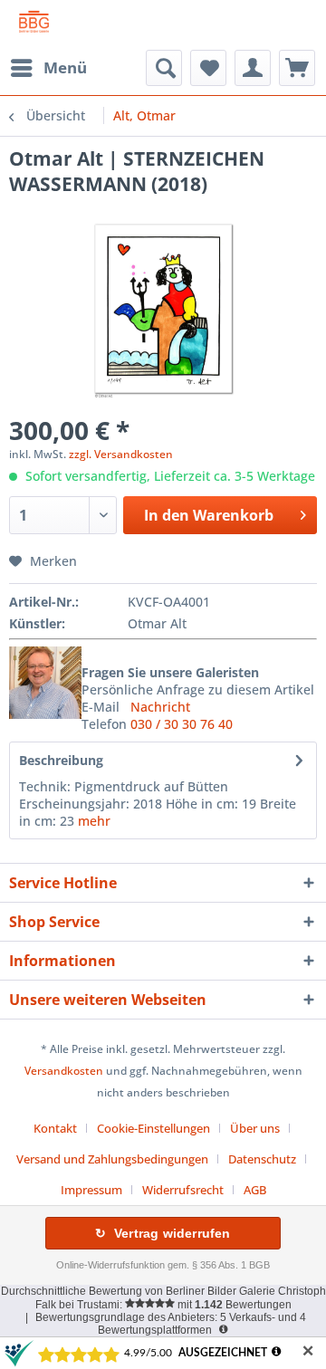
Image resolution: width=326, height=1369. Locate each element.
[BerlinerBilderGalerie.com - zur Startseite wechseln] (34, 25)
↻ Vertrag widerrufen (162, 1233)
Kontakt (55, 1128)
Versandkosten (63, 1070)
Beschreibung (61, 760)
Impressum (91, 1190)
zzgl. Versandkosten (121, 454)
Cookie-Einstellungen (153, 1128)
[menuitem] (48, 68)
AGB (255, 1190)
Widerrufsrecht (183, 1190)
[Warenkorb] (297, 68)
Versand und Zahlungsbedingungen (112, 1159)
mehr (94, 820)
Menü (65, 67)
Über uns (255, 1128)
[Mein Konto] (253, 68)
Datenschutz (262, 1159)
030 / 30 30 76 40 (181, 723)
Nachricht (160, 706)
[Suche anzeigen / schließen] (164, 68)
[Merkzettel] (208, 68)
